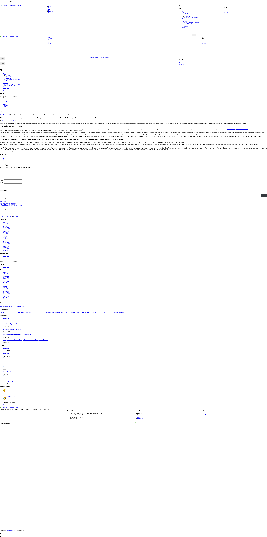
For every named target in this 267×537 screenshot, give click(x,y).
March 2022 (5, 240)
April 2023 (5, 223)
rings (183, 28)
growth (1, 306)
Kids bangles (187, 16)
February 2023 (6, 226)
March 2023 (5, 225)
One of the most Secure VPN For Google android (11, 205)
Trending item (185, 26)
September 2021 (6, 247)
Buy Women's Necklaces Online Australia (191, 22)
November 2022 (6, 230)
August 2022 (5, 233)
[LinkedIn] (3, 162)
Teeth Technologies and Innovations (8, 203)
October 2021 (6, 246)
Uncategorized (6, 114)
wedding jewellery (136, 312)
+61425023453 (73, 418)
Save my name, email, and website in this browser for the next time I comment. (19, 188)
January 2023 (6, 227)
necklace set (69, 312)
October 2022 (6, 231)
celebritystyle (10, 312)
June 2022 (5, 236)
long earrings (48, 312)
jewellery (40, 312)
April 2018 (5, 250)
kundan (43, 312)
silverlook (106, 312)
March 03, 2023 (11, 120)
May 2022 (5, 237)
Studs (183, 25)
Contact (50, 12)
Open (2, 58)
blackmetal (6, 312)
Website (1, 185)
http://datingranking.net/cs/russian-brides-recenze (237, 129)
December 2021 (6, 243)
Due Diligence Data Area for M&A (8, 204)
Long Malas (51, 11)
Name (1, 180)
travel (14, 306)
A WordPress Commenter (5, 213)
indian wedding (35, 312)
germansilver (28, 312)
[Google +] (3, 161)
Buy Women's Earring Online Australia (190, 17)
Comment (2, 177)
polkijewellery (101, 312)
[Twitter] (3, 158)
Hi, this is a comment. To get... (9, 396)
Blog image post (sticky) (9, 381)
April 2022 (5, 238)
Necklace (50, 7)
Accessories (184, 20)
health (4, 306)
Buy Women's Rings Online (188, 23)
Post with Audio (7, 372)
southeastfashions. (11, 530)
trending (116, 312)
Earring (50, 10)
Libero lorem (6, 362)
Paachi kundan (78, 312)
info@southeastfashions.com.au (77, 417)
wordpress (20, 306)
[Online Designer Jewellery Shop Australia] (11, 5)
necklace (61, 312)
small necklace (111, 312)
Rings (49, 9)
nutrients (6, 306)
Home (49, 6)
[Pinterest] (3, 159)
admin (3, 120)
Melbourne (54, 312)
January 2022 (6, 242)
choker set (16, 312)
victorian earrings (127, 312)
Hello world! (3, 201)
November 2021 (6, 245)
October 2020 (6, 248)
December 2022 (6, 228)
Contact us (139, 417)
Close (2, 63)
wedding (132, 312)
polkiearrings (96, 312)
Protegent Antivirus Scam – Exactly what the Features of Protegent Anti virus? (17, 206)
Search (193, 34)
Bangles (183, 12)
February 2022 (6, 241)
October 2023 (6, 222)
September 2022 (6, 232)
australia (2, 312)
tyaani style (121, 312)
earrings (183, 27)
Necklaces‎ (184, 18)
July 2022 (5, 235)
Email (1, 182)
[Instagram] (205, 414)
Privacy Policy (140, 418)
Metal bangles (188, 13)
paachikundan (89, 312)
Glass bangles (188, 15)
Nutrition (10, 306)
